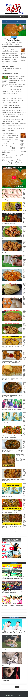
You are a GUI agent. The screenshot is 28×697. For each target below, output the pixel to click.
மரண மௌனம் (5, 680)
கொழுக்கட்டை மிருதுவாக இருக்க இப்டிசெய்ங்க (24, 261)
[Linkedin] (23, 16)
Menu (3, 16)
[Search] (26, 16)
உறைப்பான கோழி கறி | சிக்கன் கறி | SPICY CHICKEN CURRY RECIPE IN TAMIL (20, 458)
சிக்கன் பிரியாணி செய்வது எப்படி (24, 327)
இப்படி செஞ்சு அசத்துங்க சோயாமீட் (24, 273)
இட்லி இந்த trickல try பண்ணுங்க (24, 301)
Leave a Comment (19, 42)
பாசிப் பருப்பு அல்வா (14, 531)
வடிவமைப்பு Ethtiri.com (14, 695)
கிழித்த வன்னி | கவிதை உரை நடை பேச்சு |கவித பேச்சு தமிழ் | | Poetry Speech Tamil (13, 631)
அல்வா (4, 53)
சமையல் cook (14, 37)
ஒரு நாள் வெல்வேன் (7, 664)
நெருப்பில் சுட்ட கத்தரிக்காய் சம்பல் (24, 206)
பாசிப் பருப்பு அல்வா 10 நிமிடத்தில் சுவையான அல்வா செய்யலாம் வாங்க (14, 39)
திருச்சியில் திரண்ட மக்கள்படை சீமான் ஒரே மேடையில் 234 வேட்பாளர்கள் (12, 591)
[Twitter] (20, 16)
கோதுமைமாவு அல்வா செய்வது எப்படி (24, 314)
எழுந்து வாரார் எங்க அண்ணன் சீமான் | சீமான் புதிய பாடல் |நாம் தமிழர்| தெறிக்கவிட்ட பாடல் (13, 577)
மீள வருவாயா (5, 648)
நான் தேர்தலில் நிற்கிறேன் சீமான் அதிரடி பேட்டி (13, 605)
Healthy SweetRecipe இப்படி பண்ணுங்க (24, 288)
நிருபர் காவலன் (8, 42)
